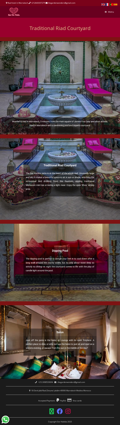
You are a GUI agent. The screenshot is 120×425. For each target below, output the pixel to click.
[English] (103, 4)
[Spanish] (116, 4)
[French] (107, 4)
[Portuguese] (112, 4)
